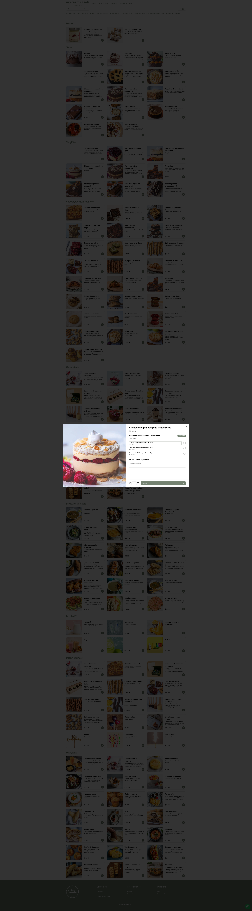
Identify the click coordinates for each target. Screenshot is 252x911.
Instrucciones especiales (139, 460)
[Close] (186, 426)
